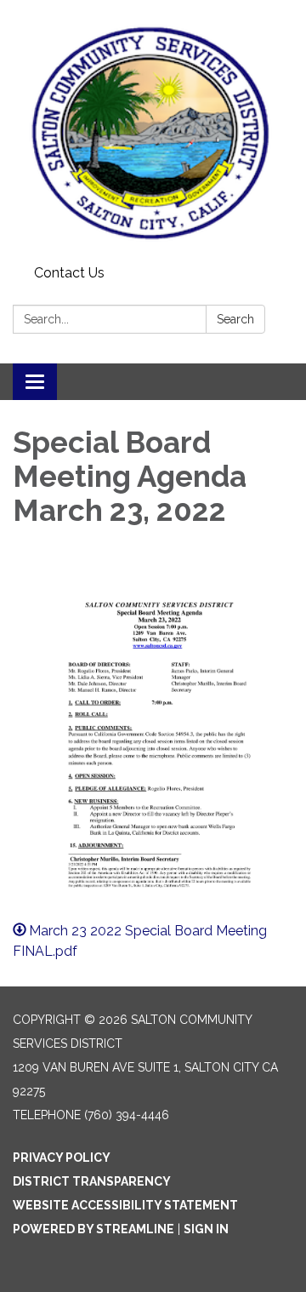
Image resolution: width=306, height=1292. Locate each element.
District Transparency (92, 1181)
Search (235, 319)
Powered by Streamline (93, 1229)
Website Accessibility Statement (125, 1205)
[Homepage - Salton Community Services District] (153, 129)
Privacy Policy (61, 1157)
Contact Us (69, 273)
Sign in (206, 1229)
